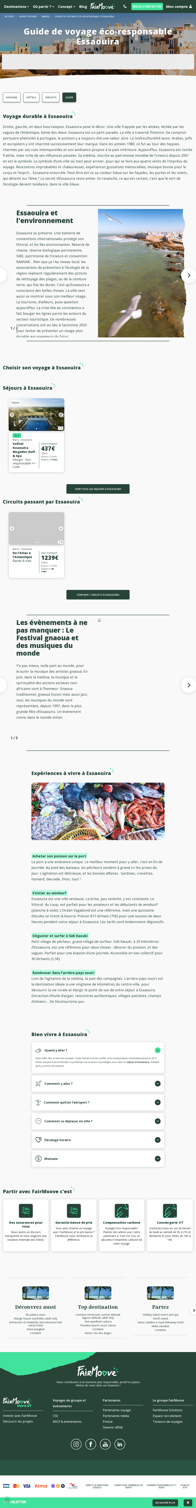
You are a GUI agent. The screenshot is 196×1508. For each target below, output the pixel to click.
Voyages (11, 97)
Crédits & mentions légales (97, 1486)
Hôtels (31, 97)
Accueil (10, 16)
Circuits (50, 97)
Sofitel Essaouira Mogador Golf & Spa (24, 450)
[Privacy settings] (7, 1500)
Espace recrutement (167, 1416)
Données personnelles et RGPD (161, 1486)
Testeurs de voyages (168, 1421)
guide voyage (28, 16)
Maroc (46, 16)
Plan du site (185, 1486)
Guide (69, 97)
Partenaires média (116, 1416)
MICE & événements (67, 1421)
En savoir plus (165, 1502)
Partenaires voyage (117, 1410)
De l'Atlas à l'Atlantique (22, 555)
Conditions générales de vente (128, 1486)
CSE (55, 1416)
